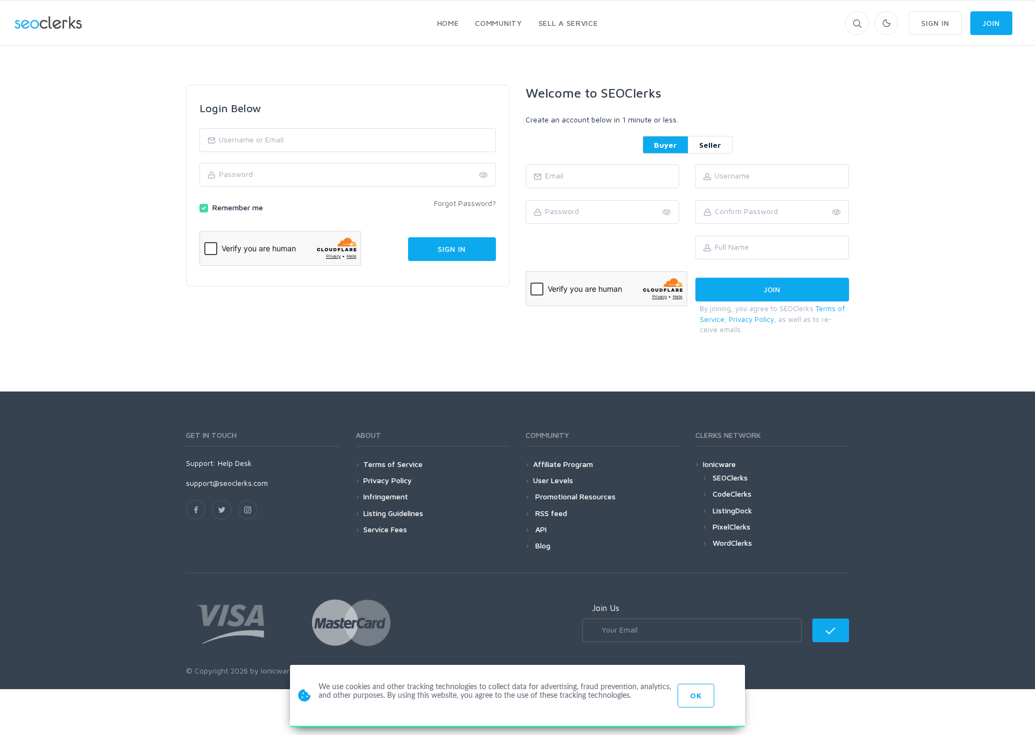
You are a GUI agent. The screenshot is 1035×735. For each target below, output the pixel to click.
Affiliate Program (563, 464)
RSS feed (550, 513)
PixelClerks (731, 526)
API (540, 529)
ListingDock (732, 510)
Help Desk (235, 463)
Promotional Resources (574, 496)
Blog (541, 545)
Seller (710, 144)
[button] (836, 212)
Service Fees (385, 529)
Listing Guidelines (393, 513)
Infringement (385, 496)
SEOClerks (730, 477)
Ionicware (719, 464)
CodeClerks (732, 493)
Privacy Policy (751, 319)
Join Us (605, 608)
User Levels (553, 480)
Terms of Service (393, 464)
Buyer (665, 144)
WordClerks (732, 542)
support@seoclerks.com (227, 482)
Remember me (237, 207)
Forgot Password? (465, 203)
